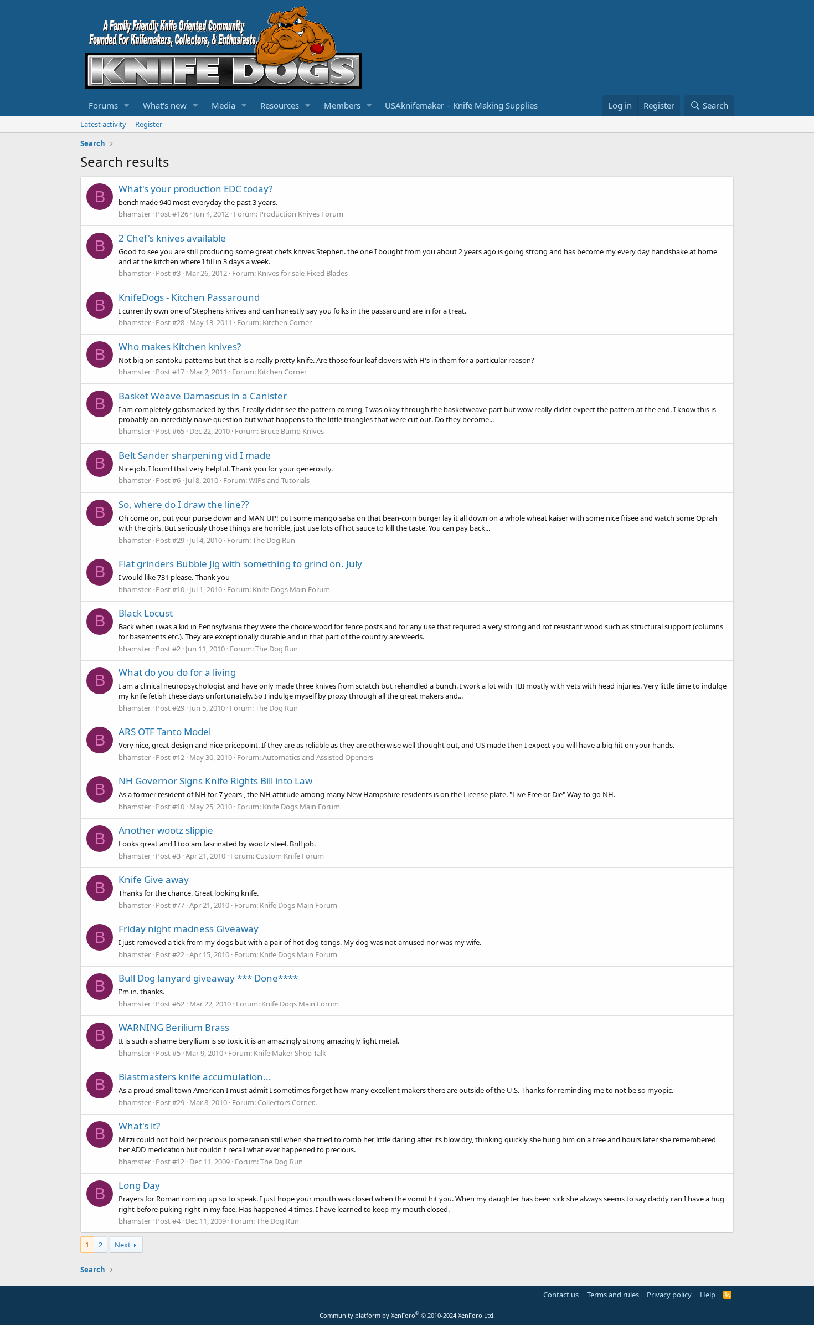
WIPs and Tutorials (279, 480)
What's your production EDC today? (195, 188)
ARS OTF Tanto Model (165, 731)
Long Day (139, 1185)
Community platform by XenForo (407, 1315)
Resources (279, 105)
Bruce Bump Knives (292, 431)
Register (148, 124)
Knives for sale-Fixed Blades (302, 273)
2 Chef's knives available (172, 238)
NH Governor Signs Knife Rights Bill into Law (215, 780)
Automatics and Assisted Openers (317, 757)
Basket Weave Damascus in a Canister (203, 395)
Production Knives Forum (301, 214)
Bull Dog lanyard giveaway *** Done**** (208, 978)
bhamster (135, 214)
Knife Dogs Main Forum (291, 589)
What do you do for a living (177, 672)
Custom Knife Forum (290, 856)
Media (223, 105)
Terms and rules (613, 1295)
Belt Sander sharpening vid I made (195, 455)
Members (342, 105)
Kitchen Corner (287, 322)
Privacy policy (669, 1295)
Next (123, 1245)
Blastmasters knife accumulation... (195, 1076)
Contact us (561, 1295)
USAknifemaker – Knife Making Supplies (461, 105)
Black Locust (146, 613)
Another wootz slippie (166, 830)
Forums (103, 105)
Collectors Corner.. (287, 1102)
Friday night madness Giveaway (189, 928)
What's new (165, 105)
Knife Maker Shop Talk (290, 1053)
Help (707, 1295)
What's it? (139, 1125)
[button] (127, 105)
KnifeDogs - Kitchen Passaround (189, 297)
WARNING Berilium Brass (174, 1027)
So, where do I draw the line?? (184, 504)
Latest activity (103, 124)
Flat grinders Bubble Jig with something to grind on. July (240, 563)
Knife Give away (154, 879)
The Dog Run (274, 540)
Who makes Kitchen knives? (180, 346)
